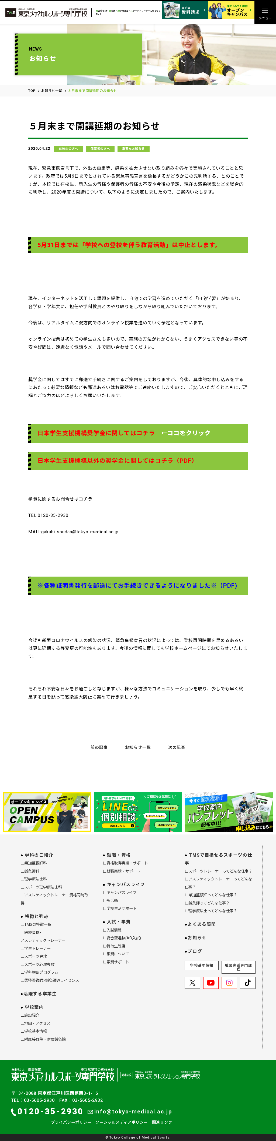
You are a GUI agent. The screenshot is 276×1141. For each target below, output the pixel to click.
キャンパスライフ (126, 884)
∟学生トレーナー (35, 948)
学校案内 (34, 1007)
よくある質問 (202, 924)
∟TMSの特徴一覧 (35, 924)
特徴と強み (37, 916)
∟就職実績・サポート (121, 871)
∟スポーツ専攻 (33, 956)
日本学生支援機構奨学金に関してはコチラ (96, 433)
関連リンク (162, 1122)
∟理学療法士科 (33, 879)
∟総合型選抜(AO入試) (122, 938)
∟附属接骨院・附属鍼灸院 (43, 1039)
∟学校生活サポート (120, 908)
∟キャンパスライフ (120, 892)
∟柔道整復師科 (33, 863)
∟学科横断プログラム (39, 972)
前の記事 (99, 747)
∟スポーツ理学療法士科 (41, 887)
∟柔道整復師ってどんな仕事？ (211, 895)
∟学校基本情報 (33, 1031)
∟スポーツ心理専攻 (37, 964)
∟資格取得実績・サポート (125, 863)
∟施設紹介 (29, 1015)
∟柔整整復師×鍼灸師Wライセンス (49, 980)
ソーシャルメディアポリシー (121, 1122)
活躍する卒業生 (40, 993)
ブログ (195, 951)
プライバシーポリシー (71, 1122)
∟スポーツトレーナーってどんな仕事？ (218, 871)
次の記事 (176, 747)
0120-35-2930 (51, 1111)
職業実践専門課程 (238, 967)
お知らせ (197, 937)
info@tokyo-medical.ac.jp (133, 1111)
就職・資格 (119, 855)
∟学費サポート (116, 962)
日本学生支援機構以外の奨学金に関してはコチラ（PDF (114, 460)
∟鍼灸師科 (29, 871)
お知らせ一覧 (51, 91)
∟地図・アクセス (35, 1023)
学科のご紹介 (39, 855)
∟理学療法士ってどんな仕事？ (211, 911)
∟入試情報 (112, 930)
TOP (32, 91)
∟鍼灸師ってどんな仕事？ (207, 903)
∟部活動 (110, 901)
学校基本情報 (201, 965)
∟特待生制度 (114, 946)
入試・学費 (119, 921)
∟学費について (116, 954)
